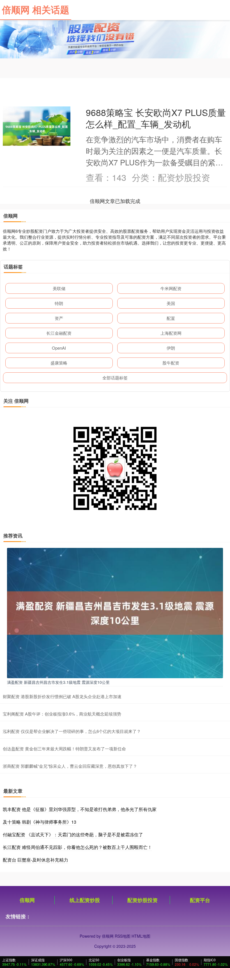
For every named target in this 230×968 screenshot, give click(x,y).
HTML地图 (141, 936)
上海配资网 (170, 333)
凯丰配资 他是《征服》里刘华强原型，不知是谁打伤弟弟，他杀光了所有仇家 (80, 809)
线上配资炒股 (85, 900)
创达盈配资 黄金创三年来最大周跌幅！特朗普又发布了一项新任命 (64, 748)
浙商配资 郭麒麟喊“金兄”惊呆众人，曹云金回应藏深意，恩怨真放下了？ (70, 766)
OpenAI (59, 348)
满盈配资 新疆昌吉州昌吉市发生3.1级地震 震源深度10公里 (58, 682)
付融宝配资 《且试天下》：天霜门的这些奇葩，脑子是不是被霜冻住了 (73, 834)
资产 (59, 318)
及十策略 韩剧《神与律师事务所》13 (39, 822)
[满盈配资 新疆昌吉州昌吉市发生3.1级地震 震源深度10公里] (115, 612)
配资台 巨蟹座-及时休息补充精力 (35, 860)
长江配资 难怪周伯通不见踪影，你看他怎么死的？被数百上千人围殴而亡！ (77, 847)
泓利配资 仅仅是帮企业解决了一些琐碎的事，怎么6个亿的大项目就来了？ (72, 731)
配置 (171, 318)
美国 (171, 303)
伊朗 (171, 348)
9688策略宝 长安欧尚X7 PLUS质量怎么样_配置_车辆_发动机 (156, 118)
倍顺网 (27, 900)
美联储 (59, 288)
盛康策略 (58, 363)
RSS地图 (122, 936)
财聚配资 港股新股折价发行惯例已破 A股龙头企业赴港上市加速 (62, 696)
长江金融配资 (59, 333)
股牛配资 (170, 363)
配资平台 (200, 900)
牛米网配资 (170, 288)
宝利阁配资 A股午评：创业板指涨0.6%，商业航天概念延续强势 (62, 714)
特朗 (59, 303)
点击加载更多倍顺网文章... (115, 200)
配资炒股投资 (142, 900)
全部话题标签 (115, 378)
